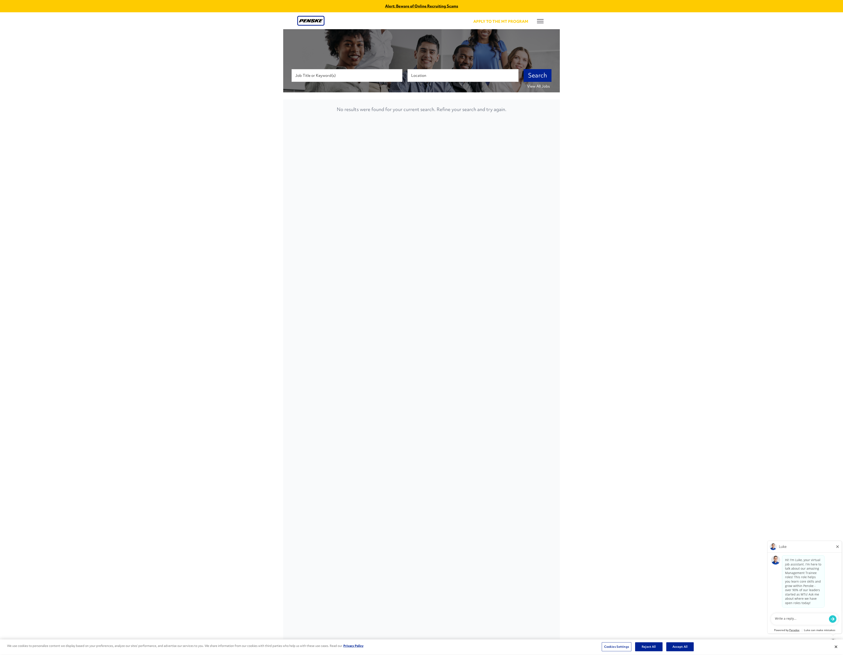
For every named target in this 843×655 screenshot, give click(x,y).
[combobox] (347, 75)
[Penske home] (310, 21)
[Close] (836, 646)
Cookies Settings (616, 647)
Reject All (649, 647)
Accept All (680, 647)
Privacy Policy (353, 646)
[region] (421, 647)
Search (537, 75)
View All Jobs (538, 86)
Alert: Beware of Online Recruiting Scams (421, 6)
